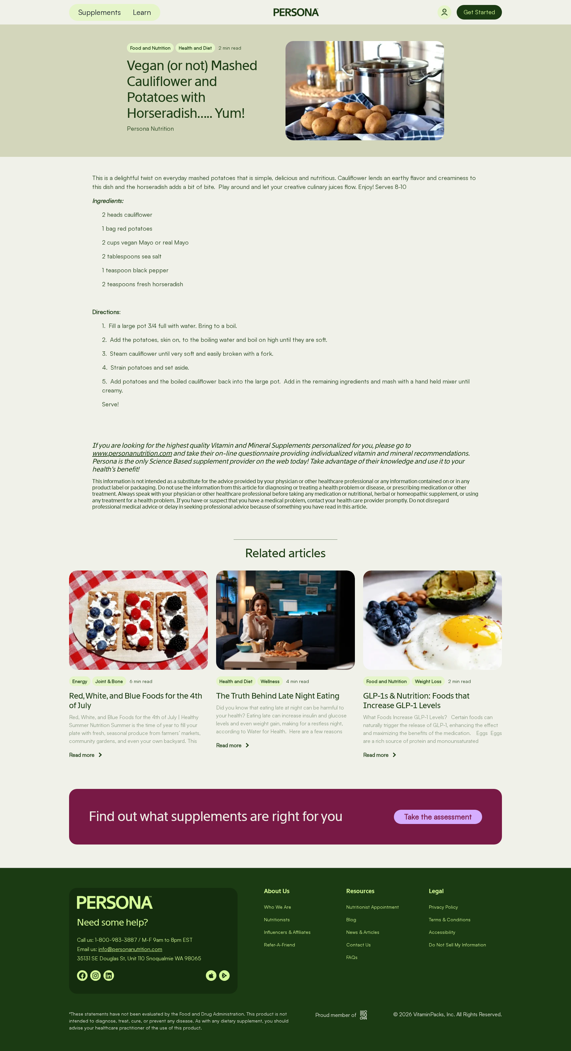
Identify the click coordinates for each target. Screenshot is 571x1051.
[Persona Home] (296, 12)
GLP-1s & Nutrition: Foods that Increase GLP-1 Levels (416, 700)
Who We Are (277, 907)
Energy (79, 681)
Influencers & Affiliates (287, 932)
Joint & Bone (109, 681)
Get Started (479, 12)
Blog (351, 919)
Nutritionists (277, 919)
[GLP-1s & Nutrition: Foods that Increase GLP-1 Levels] (432, 620)
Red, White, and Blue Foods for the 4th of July (135, 700)
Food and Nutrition (150, 48)
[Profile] (444, 12)
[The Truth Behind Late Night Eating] (285, 620)
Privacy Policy (443, 907)
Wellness (270, 681)
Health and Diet (195, 48)
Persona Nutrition (150, 128)
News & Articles (362, 932)
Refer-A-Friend (279, 944)
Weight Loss (428, 681)
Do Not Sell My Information (457, 944)
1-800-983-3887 (116, 940)
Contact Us (358, 944)
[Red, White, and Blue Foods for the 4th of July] (138, 620)
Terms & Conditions (450, 919)
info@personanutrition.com (130, 949)
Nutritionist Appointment (372, 907)
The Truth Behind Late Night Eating (277, 696)
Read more (82, 755)
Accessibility (442, 932)
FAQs (352, 957)
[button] (100, 12)
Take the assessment (438, 816)
